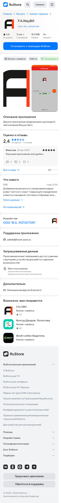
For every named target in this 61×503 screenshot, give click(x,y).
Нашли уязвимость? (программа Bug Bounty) (28, 398)
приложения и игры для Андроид (21, 496)
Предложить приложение (29, 476)
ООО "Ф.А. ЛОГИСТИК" (29, 26)
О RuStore (8, 370)
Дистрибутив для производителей (22, 424)
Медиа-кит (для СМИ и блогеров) (21, 392)
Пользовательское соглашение (20, 404)
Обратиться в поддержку (29, 484)
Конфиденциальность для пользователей (26, 409)
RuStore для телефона (15, 381)
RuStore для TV (11, 376)
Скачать (39, 4)
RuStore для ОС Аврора (16, 387)
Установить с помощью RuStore (30, 46)
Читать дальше (11, 199)
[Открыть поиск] (27, 4)
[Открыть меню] (52, 4)
